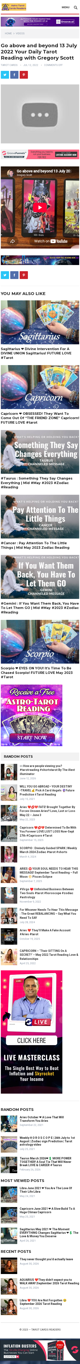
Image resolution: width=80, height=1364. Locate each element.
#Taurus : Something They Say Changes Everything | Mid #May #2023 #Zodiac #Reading (36, 482)
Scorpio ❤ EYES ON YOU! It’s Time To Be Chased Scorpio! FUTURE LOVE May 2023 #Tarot (37, 672)
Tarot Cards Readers (46, 1329)
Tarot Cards (9, 65)
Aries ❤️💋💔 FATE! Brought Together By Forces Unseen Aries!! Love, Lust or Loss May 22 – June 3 (47, 810)
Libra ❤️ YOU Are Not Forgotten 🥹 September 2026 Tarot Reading (43, 1302)
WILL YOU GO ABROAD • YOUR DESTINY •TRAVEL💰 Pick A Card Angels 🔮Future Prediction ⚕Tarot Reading (47, 790)
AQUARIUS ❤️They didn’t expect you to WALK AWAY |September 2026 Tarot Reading (49, 1281)
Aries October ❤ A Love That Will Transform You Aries (42, 1119)
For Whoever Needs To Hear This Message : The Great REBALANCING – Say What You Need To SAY (49, 913)
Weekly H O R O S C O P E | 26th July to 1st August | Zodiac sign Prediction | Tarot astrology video (47, 1141)
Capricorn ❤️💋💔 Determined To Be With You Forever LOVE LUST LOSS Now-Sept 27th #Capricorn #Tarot (48, 831)
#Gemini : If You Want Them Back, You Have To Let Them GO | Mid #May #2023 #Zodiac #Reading (40, 608)
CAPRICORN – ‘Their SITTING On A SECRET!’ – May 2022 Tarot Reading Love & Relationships (49, 954)
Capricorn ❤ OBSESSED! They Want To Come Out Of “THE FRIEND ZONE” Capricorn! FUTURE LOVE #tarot (40, 418)
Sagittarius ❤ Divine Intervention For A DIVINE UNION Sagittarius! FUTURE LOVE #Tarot (36, 353)
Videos (20, 33)
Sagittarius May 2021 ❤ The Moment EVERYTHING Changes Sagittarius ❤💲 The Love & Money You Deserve (49, 1233)
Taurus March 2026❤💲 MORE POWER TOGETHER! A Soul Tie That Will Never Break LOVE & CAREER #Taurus (45, 1162)
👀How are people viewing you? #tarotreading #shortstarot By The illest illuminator (47, 769)
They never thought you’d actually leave (46, 1259)
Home (8, 33)
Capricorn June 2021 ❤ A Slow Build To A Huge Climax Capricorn (47, 1210)
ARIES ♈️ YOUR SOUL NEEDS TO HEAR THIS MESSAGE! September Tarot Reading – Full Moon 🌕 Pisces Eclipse (49, 872)
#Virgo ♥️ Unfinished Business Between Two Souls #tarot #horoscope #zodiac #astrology (47, 893)
